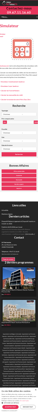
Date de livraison (7, 145)
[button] (19, 403)
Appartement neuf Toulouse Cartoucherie (16, 343)
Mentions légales (7, 214)
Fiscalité (4, 129)
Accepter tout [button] (10, 407)
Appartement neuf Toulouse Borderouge (24, 338)
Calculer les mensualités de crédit (12, 95)
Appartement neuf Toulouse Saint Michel (24, 383)
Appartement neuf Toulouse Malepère (12, 366)
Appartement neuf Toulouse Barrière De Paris (18, 336)
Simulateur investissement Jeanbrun (13, 82)
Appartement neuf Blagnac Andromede (12, 334)
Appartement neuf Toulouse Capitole (12, 341)
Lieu (3, 137)
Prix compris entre (8, 119)
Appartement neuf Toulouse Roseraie (16, 376)
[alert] (19, 400)
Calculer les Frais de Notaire (10, 91)
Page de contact (8, 259)
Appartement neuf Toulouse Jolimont (24, 357)
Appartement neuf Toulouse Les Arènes (23, 364)
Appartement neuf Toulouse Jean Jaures (17, 355)
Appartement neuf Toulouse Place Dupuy (24, 371)
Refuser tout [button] (28, 407)
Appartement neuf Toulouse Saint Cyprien (24, 378)
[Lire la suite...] (30, 234)
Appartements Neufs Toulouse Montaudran (16, 322)
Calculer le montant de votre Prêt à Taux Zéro (16, 99)
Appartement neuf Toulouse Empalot (12, 352)
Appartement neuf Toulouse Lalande (17, 362)
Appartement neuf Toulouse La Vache (12, 359)
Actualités (5, 210)
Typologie (5, 111)
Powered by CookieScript (9, 411)
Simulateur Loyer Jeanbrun (10, 86)
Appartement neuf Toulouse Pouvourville (12, 373)
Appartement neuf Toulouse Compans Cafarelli (14, 348)
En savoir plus (24, 401)
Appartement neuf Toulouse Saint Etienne (12, 380)
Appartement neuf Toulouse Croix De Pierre (25, 350)
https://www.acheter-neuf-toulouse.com (10, 254)
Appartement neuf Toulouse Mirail (17, 369)
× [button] (35, 390)
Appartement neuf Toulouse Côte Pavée (24, 345)
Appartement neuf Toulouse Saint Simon (12, 385)
